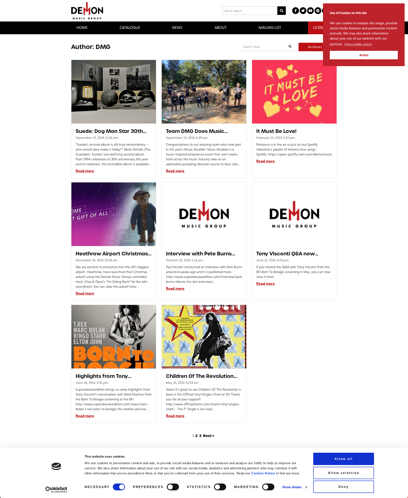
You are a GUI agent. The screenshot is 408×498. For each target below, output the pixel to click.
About (221, 28)
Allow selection (344, 473)
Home (82, 28)
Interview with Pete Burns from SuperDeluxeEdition (199, 253)
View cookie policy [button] (358, 44)
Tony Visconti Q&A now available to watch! (285, 253)
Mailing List (270, 28)
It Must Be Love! (276, 131)
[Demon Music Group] (87, 10)
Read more (85, 171)
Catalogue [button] (130, 28)
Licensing (322, 28)
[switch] (173, 487)
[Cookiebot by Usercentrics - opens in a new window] (56, 490)
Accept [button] (363, 55)
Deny (343, 486)
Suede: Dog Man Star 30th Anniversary (109, 131)
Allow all (343, 459)
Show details (292, 487)
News (177, 28)
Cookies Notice (263, 473)
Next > (208, 436)
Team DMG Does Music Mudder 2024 (195, 131)
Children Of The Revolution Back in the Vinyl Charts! (200, 376)
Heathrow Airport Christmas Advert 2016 (112, 253)
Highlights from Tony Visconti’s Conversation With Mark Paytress (112, 376)
